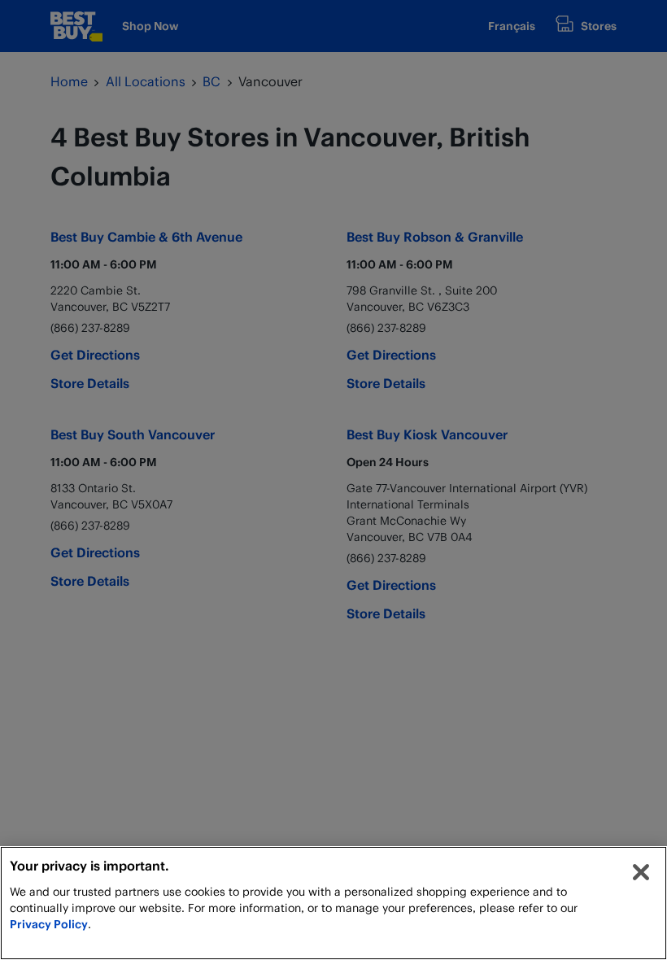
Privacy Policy (49, 924)
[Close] (641, 872)
